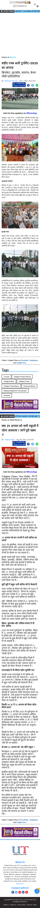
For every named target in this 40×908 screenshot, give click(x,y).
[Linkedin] (23, 892)
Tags (5, 370)
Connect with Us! (20, 887)
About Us (20, 862)
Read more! (20, 884)
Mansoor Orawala (11, 81)
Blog (35, 905)
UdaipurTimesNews (11, 386)
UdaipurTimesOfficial (22, 377)
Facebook (24, 360)
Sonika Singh (9, 440)
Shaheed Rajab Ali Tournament (15, 391)
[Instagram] (19, 892)
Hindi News (15, 420)
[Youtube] (26, 892)
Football (7, 395)
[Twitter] (16, 892)
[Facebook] (12, 892)
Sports (13, 57)
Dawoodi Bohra (29, 386)
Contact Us (13, 905)
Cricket (6, 377)
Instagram (33, 360)
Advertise (30, 905)
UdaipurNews (9, 381)
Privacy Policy (22, 905)
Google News (21, 363)
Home (4, 57)
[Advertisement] (20, 35)
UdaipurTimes (24, 381)
